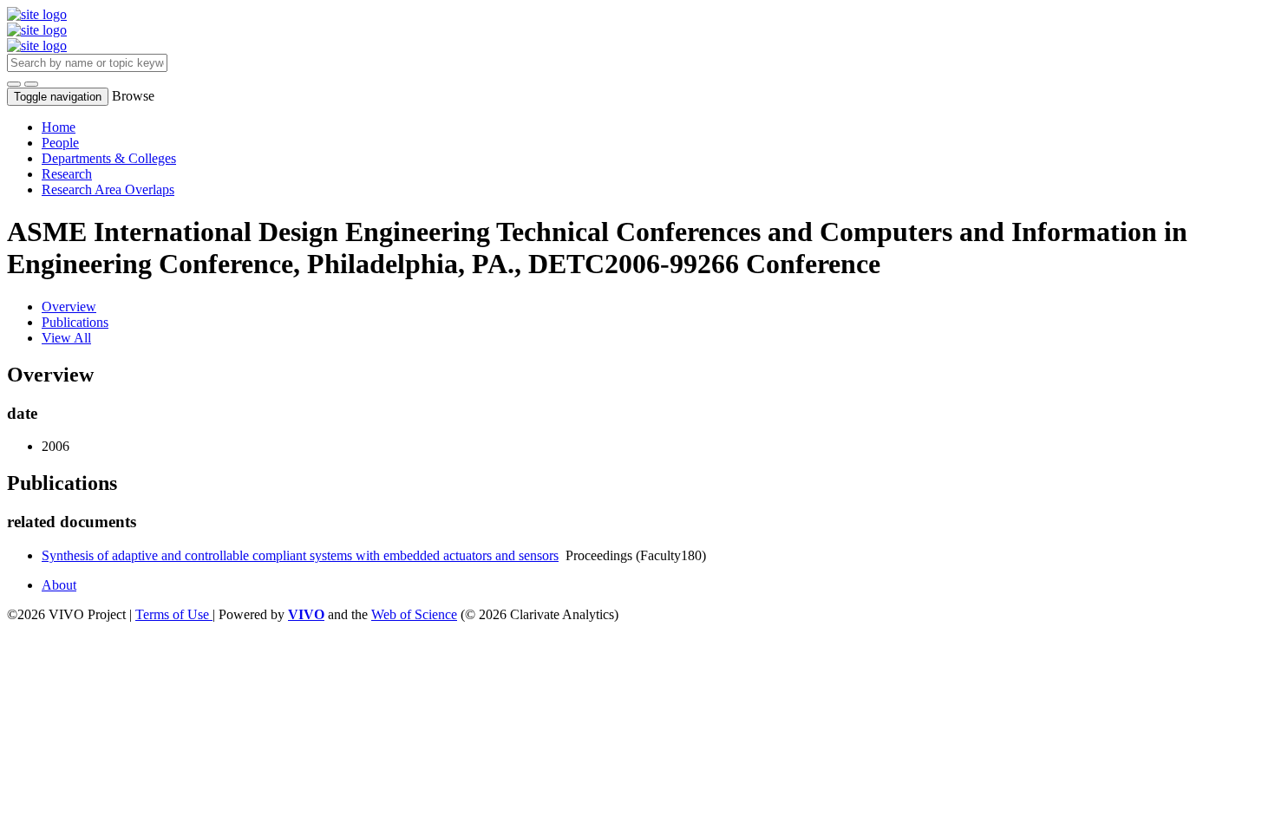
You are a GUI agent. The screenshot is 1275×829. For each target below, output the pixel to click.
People (60, 142)
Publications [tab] (75, 322)
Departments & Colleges (109, 158)
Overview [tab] (69, 306)
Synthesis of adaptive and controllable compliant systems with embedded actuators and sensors (300, 555)
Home (58, 127)
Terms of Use (173, 614)
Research (67, 173)
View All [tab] (66, 337)
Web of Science (414, 614)
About (59, 585)
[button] (14, 84)
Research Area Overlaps (108, 189)
